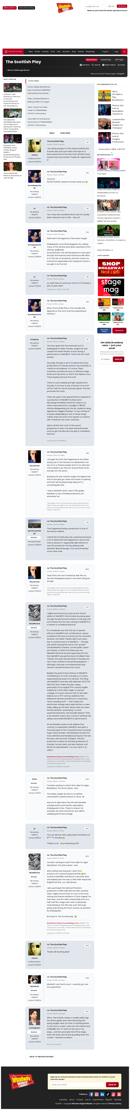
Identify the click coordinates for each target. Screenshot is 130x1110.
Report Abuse (110, 65)
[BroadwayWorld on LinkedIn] (102, 1094)
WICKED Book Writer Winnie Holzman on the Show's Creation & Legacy (111, 240)
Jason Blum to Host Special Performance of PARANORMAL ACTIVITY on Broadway (40, 122)
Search (97, 65)
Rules (122, 65)
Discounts (119, 330)
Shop (74, 51)
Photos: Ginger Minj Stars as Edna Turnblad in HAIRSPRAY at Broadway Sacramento (39, 90)
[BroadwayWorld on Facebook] (91, 1094)
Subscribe (65, 133)
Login (116, 51)
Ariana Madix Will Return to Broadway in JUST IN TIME (13, 171)
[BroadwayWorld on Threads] (113, 1094)
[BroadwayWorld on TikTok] (108, 1094)
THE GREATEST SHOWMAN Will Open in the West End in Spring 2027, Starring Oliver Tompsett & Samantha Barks (12, 121)
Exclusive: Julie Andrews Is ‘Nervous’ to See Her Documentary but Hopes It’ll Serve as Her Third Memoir (12, 95)
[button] (124, 52)
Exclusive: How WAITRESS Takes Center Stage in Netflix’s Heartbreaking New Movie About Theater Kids (12, 148)
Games (81, 51)
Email (52, 133)
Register (105, 51)
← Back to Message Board (17, 70)
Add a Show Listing (26, 8)
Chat (53, 51)
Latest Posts (106, 60)
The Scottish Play (55, 141)
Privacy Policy (115, 1103)
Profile (34, 537)
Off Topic (119, 60)
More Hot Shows (104, 330)
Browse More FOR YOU (112, 149)
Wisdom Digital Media (82, 1103)
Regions (108, 1100)
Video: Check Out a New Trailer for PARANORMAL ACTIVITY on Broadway (37, 110)
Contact (79, 1100)
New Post (86, 65)
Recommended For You (107, 84)
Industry (45, 51)
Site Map (117, 1100)
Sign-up (111, 6)
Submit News (98, 1100)
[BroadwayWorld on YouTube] (119, 1094)
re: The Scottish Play (57, 171)
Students (66, 51)
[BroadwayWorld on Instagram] (96, 1094)
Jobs (59, 51)
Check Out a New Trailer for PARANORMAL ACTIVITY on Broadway (108, 192)
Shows (37, 51)
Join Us (88, 1100)
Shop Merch (10, 8)
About (71, 1100)
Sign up (118, 359)
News (31, 51)
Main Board (92, 60)
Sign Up (112, 1084)
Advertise (63, 1100)
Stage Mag (90, 51)
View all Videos (104, 250)
